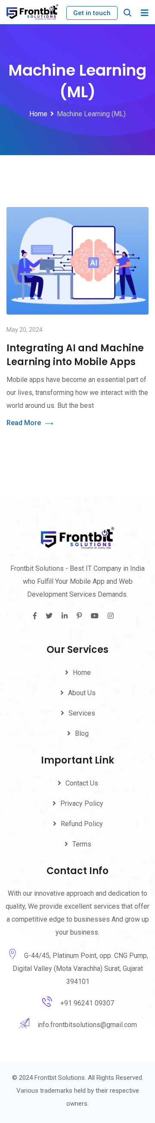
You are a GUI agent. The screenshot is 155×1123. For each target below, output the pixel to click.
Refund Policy (82, 824)
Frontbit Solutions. (60, 1078)
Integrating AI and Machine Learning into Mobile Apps (75, 355)
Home (82, 672)
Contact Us (81, 783)
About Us (82, 693)
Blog (82, 733)
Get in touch (92, 13)
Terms (81, 844)
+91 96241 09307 (87, 1003)
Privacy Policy (81, 803)
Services (81, 713)
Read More (23, 423)
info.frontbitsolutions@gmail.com (87, 1025)
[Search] (127, 13)
